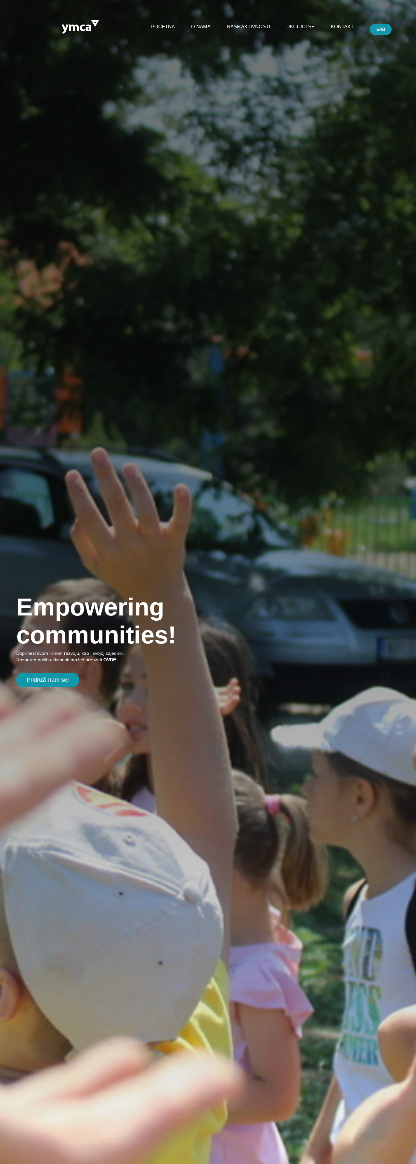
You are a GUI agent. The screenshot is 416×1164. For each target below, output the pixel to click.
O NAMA (201, 26)
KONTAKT (342, 26)
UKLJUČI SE (300, 26)
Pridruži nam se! (48, 680)
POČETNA (163, 26)
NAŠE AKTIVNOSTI (248, 26)
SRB (380, 29)
